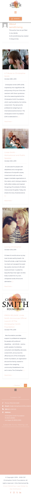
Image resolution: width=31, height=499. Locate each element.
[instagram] (14, 492)
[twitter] (17, 492)
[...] (18, 116)
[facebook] (11, 492)
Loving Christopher (12, 247)
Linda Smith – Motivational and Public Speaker (14, 155)
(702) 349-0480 (14, 403)
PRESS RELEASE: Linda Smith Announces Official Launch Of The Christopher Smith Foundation (15, 321)
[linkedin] (20, 492)
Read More (7, 121)
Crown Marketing (9, 486)
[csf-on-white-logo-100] (15, 1)
